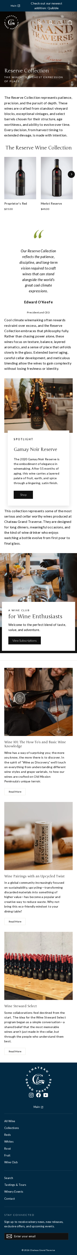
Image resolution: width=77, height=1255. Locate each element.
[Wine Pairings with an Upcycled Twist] (38, 836)
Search (8, 1178)
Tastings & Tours (15, 1184)
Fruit (7, 1155)
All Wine (9, 1121)
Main (13, 5)
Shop (23, 494)
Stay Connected (19, 1214)
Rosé (7, 1148)
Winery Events (13, 1191)
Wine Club (11, 1162)
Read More (15, 791)
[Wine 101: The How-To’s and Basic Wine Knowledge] (38, 702)
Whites (8, 1141)
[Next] (71, 174)
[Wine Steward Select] (38, 966)
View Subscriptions (24, 640)
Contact (9, 1198)
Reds (7, 1134)
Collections (11, 1128)
